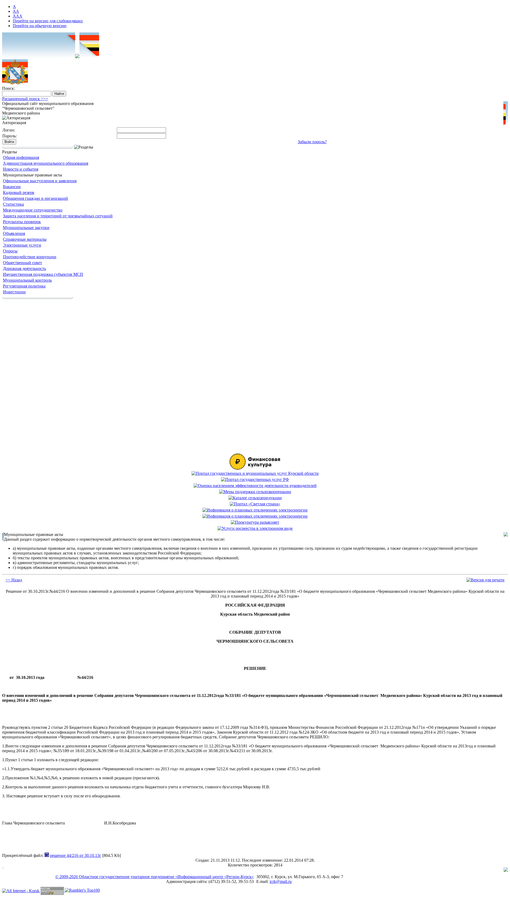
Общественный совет (22, 262)
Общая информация (21, 157)
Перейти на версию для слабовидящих (48, 21)
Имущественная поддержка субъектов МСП (43, 274)
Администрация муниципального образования (45, 163)
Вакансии (12, 186)
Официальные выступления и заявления (39, 181)
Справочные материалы (24, 239)
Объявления (14, 233)
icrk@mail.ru (281, 881)
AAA (17, 16)
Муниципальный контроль (27, 280)
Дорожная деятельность (24, 268)
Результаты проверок (22, 221)
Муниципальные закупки (26, 227)
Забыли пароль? (312, 141)
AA (16, 11)
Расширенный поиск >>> (25, 98)
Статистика (13, 204)
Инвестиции (14, 292)
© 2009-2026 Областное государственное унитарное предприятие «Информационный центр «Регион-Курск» (154, 876)
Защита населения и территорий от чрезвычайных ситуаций (58, 216)
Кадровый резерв (18, 192)
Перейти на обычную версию (39, 25)
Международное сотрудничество (32, 210)
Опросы (10, 251)
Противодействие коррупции (29, 257)
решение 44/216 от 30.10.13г (75, 855)
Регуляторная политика (24, 286)
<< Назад (14, 580)
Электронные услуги (22, 245)
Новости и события (20, 169)
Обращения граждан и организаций (35, 198)
